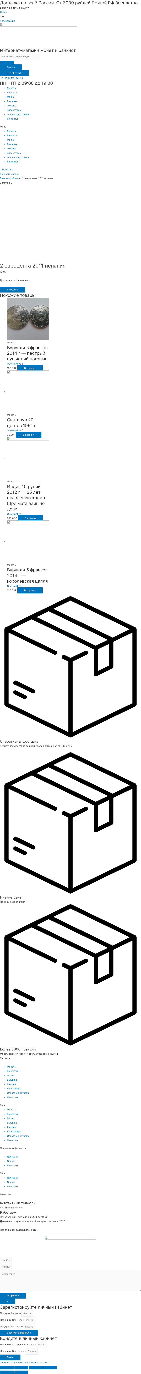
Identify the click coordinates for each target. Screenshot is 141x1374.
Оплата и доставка (18, 114)
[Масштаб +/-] (50, 1367)
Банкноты (12, 92)
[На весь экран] (36, 1367)
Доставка (12, 1156)
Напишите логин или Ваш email (18, 1344)
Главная (5, 178)
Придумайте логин (10, 1313)
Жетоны (11, 105)
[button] (11, 78)
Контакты (12, 118)
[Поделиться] (21, 1367)
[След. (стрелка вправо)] (21, 1372)
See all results (14, 73)
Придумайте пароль (11, 1326)
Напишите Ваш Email (12, 1320)
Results (11, 67)
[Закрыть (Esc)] (7, 1367)
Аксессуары (14, 110)
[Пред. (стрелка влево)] (7, 1372)
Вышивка (12, 101)
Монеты (11, 88)
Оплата (11, 1161)
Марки (10, 96)
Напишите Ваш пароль (13, 1351)
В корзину (12, 289)
